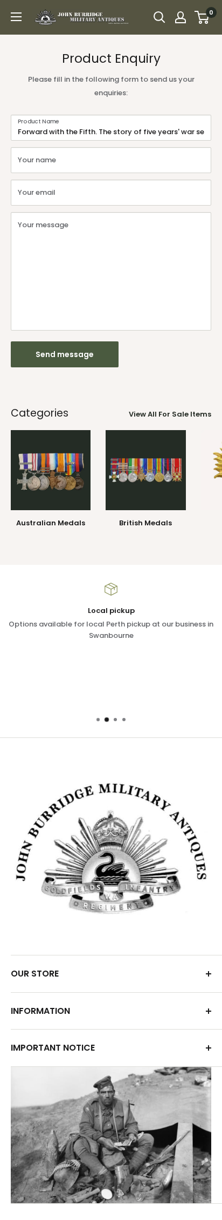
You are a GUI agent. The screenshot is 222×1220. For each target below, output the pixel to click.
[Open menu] (16, 16)
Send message (65, 354)
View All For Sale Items (170, 414)
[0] (202, 17)
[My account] (180, 17)
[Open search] (159, 17)
